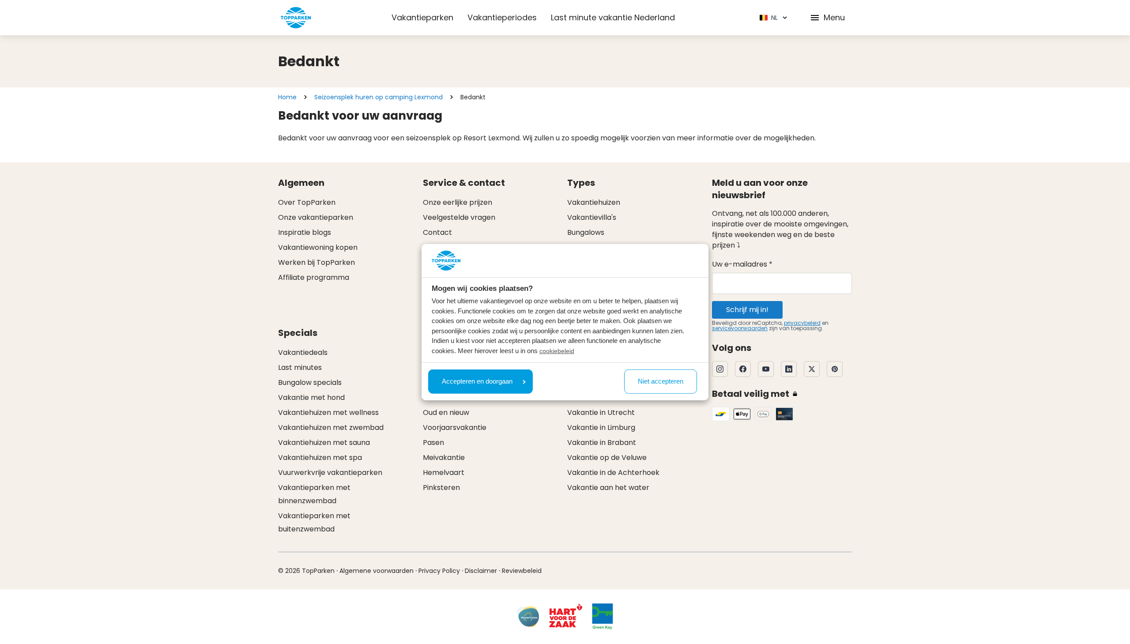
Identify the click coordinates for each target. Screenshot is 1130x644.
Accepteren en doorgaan (477, 381)
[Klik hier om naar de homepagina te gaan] (295, 17)
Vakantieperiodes (502, 17)
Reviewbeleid (522, 570)
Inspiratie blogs (304, 232)
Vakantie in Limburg (601, 427)
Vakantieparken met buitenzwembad (314, 522)
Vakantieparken (422, 17)
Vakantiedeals (303, 352)
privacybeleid (802, 323)
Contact (437, 232)
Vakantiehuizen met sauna (324, 442)
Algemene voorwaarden (376, 570)
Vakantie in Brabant (601, 442)
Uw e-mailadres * (742, 264)
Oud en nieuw (446, 412)
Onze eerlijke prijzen (457, 202)
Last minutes (300, 367)
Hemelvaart (443, 472)
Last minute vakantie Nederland (613, 17)
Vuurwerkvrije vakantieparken (330, 472)
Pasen (433, 442)
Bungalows (585, 232)
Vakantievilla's (591, 217)
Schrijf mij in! (747, 310)
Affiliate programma (313, 277)
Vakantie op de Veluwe (607, 457)
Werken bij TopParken (316, 262)
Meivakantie (444, 457)
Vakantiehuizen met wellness (328, 412)
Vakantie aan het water (608, 487)
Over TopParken (306, 202)
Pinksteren (441, 487)
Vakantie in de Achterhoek (613, 472)
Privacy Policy (439, 570)
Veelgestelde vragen (459, 217)
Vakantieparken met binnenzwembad (314, 494)
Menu (834, 17)
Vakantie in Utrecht (601, 412)
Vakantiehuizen (593, 202)
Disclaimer (481, 570)
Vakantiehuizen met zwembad (331, 427)
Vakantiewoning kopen (318, 247)
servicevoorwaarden (740, 328)
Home (287, 97)
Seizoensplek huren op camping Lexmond (378, 97)
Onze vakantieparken (315, 217)
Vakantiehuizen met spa (320, 457)
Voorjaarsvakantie (454, 427)
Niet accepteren (660, 381)
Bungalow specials (310, 382)
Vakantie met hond (311, 397)
